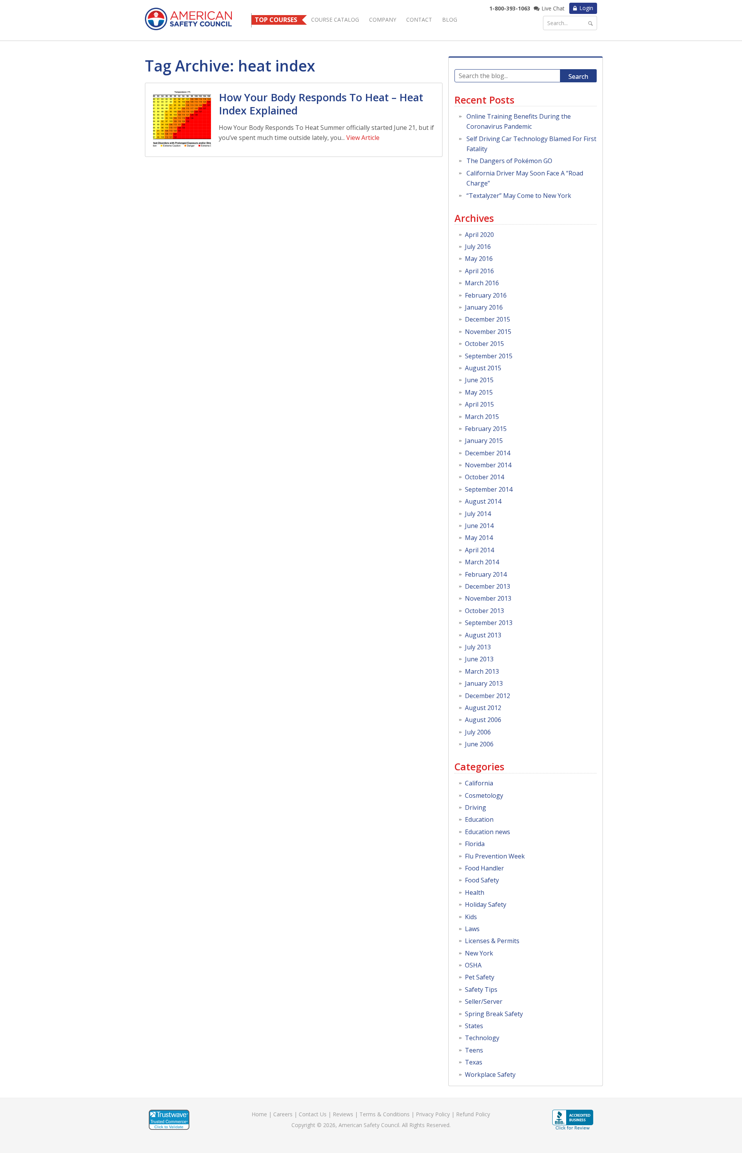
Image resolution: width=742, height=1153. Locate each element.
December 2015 (487, 319)
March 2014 (482, 562)
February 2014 (486, 574)
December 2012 (487, 695)
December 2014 (487, 453)
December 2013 (487, 586)
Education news (487, 832)
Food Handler (484, 868)
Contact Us (313, 1114)
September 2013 (488, 622)
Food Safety (482, 880)
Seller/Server (483, 1001)
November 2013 (488, 598)
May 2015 (479, 392)
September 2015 (488, 356)
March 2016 (482, 283)
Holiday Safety (485, 904)
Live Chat (553, 8)
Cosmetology (484, 795)
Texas (473, 1062)
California (479, 783)
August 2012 (483, 707)
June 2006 (479, 744)
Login (586, 8)
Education (479, 819)
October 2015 (484, 343)
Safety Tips (481, 989)
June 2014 (479, 525)
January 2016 (484, 307)
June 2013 (479, 659)
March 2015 (482, 416)
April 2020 (479, 234)
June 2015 (479, 380)
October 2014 (484, 477)
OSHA (473, 965)
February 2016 (486, 295)
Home (259, 1114)
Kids (471, 917)
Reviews (343, 1114)
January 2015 (484, 440)
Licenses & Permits (492, 941)
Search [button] (578, 76)
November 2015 (488, 331)
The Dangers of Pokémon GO (509, 161)
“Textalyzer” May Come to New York (518, 195)
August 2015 (483, 368)
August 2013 (483, 635)
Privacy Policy (433, 1114)
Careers (283, 1114)
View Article (363, 137)
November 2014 (488, 465)
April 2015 (479, 404)
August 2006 (483, 719)
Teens (474, 1050)
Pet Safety (479, 977)
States (474, 1026)
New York (479, 953)
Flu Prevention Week (495, 856)
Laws (472, 929)
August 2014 (483, 501)
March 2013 (482, 671)
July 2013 (478, 647)
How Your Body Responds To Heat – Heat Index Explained (321, 104)
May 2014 (479, 537)
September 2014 (488, 489)
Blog (449, 19)
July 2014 (478, 513)
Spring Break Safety (494, 1014)
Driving (475, 807)
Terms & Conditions (384, 1114)
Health (474, 892)
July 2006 (478, 732)
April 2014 (479, 550)
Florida (475, 844)
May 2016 (479, 258)
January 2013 (484, 683)
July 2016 (478, 246)
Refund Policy (473, 1114)
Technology (482, 1038)
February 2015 (486, 428)
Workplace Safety (490, 1074)
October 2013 (484, 610)
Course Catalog (335, 19)
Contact (419, 19)
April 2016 (479, 271)
